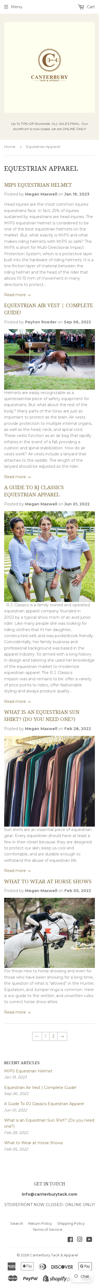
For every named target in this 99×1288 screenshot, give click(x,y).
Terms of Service (47, 1229)
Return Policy (40, 1223)
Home (9, 146)
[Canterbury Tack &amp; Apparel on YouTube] (89, 1240)
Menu (16, 6)
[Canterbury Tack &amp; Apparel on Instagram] (79, 1240)
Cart (90, 6)
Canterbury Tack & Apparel (54, 1255)
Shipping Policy (71, 1223)
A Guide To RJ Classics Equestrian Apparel (44, 1103)
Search (16, 1223)
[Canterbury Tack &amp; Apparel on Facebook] (70, 1240)
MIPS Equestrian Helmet (38, 185)
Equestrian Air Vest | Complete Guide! (40, 1087)
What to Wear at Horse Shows (48, 881)
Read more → (17, 294)
